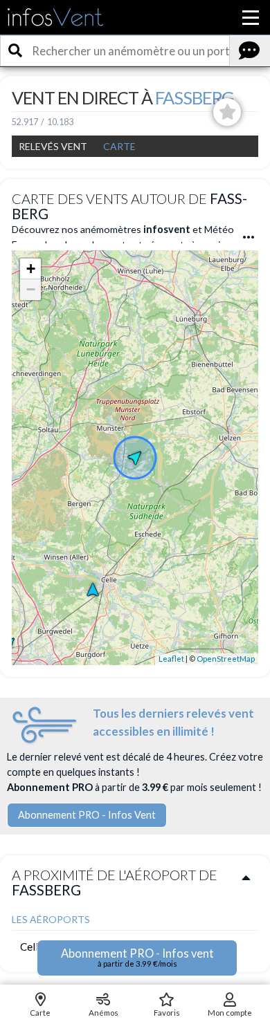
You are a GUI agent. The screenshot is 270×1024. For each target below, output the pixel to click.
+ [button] (30, 268)
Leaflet (171, 658)
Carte (119, 146)
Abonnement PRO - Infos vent (137, 957)
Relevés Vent (53, 146)
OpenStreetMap (226, 658)
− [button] (30, 289)
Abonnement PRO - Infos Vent (87, 815)
